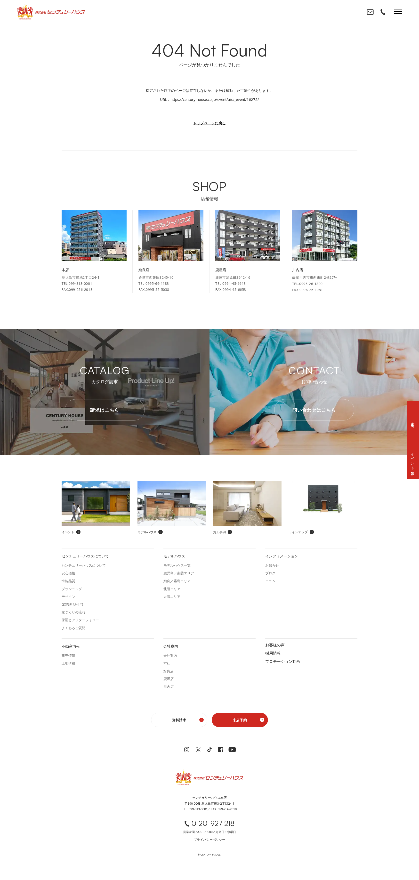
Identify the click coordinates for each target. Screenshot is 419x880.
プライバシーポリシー (209, 839)
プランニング (72, 589)
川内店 (168, 686)
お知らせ (272, 565)
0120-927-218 (212, 823)
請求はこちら (104, 410)
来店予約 (240, 720)
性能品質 (68, 581)
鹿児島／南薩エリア (178, 573)
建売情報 (68, 655)
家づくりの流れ (73, 612)
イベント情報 (413, 460)
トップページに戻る (209, 122)
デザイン (68, 596)
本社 (166, 663)
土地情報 (68, 663)
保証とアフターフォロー (80, 620)
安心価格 (68, 573)
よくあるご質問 (73, 628)
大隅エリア (171, 596)
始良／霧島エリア (177, 581)
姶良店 (168, 671)
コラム (270, 581)
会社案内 (170, 655)
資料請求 (179, 720)
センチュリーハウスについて (84, 565)
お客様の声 (275, 644)
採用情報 (273, 652)
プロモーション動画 (282, 661)
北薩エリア (171, 589)
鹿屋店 (168, 678)
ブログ (270, 573)
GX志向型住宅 (72, 604)
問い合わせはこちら (314, 410)
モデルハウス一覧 (177, 565)
